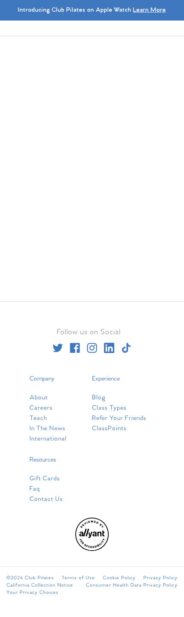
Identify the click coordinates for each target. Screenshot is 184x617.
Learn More (149, 10)
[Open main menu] (128, 353)
